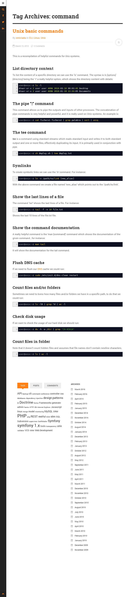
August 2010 (80, 507)
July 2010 (79, 512)
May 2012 (79, 460)
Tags (22, 385)
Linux (37, 37)
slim (53, 416)
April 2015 (79, 398)
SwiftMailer (42, 421)
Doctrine (26, 402)
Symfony (54, 421)
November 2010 (81, 493)
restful (42, 416)
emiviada (21, 37)
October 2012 (80, 450)
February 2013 (81, 441)
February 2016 (81, 394)
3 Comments (39, 46)
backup (25, 394)
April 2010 (79, 526)
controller (55, 393)
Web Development (44, 430)
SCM (48, 417)
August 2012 (80, 455)
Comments (52, 385)
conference (45, 394)
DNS (39, 268)
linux (19, 411)
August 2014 (80, 427)
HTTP (32, 407)
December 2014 (81, 413)
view (32, 430)
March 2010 (80, 531)
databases (21, 398)
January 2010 (81, 540)
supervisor (33, 421)
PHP (22, 416)
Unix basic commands (38, 31)
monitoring (39, 412)
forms (36, 403)
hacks (26, 407)
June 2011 (79, 469)
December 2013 (81, 436)
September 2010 (82, 502)
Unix (43, 37)
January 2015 (81, 408)
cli (30, 393)
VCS (27, 430)
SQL (58, 416)
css (62, 393)
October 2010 (80, 498)
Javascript (56, 407)
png (28, 417)
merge (25, 412)
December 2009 (81, 545)
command (36, 394)
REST (34, 416)
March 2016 (80, 389)
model (31, 411)
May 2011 (79, 474)
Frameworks (45, 402)
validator (20, 430)
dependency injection (34, 398)
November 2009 (81, 550)
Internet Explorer (43, 407)
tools (42, 426)
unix (59, 426)
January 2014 (81, 432)
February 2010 (81, 535)
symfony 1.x (28, 425)
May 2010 (79, 521)
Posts (36, 385)
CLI (31, 37)
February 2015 (81, 403)
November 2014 (81, 417)
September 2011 (82, 465)
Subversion (22, 421)
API (19, 393)
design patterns (53, 398)
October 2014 (80, 422)
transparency (51, 426)
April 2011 (79, 479)
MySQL (48, 411)
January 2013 (81, 446)
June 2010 (79, 516)
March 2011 (80, 483)
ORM (55, 411)
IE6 (35, 407)
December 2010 (81, 488)
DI (18, 403)
